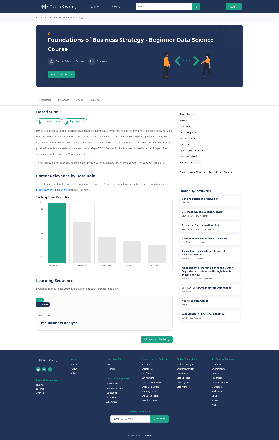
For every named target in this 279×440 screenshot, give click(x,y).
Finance (215, 373)
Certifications (147, 377)
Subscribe (159, 419)
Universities (112, 383)
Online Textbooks (149, 395)
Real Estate (217, 391)
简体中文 (40, 392)
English (39, 384)
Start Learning (60, 74)
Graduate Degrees (150, 386)
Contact (75, 364)
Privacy (74, 373)
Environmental (219, 368)
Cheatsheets (147, 368)
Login (233, 6)
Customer (216, 364)
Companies (111, 392)
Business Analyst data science (52, 189)
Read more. (82, 154)
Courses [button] (95, 7)
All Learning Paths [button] (155, 339)
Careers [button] (115, 7)
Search (48, 17)
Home (39, 17)
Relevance (63, 99)
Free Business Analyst (58, 323)
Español (40, 388)
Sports (215, 400)
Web (214, 404)
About (74, 368)
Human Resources (220, 382)
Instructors (111, 397)
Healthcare (217, 377)
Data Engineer (184, 382)
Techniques (112, 368)
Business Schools (114, 388)
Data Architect (183, 386)
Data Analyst (183, 373)
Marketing (217, 386)
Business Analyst (185, 364)
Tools (108, 364)
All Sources (111, 401)
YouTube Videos (149, 400)
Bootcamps (146, 364)
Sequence (95, 99)
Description (45, 99)
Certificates (146, 373)
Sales (214, 395)
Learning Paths (148, 391)
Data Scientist (183, 377)
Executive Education (151, 382)
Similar (79, 99)
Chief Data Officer (185, 368)
